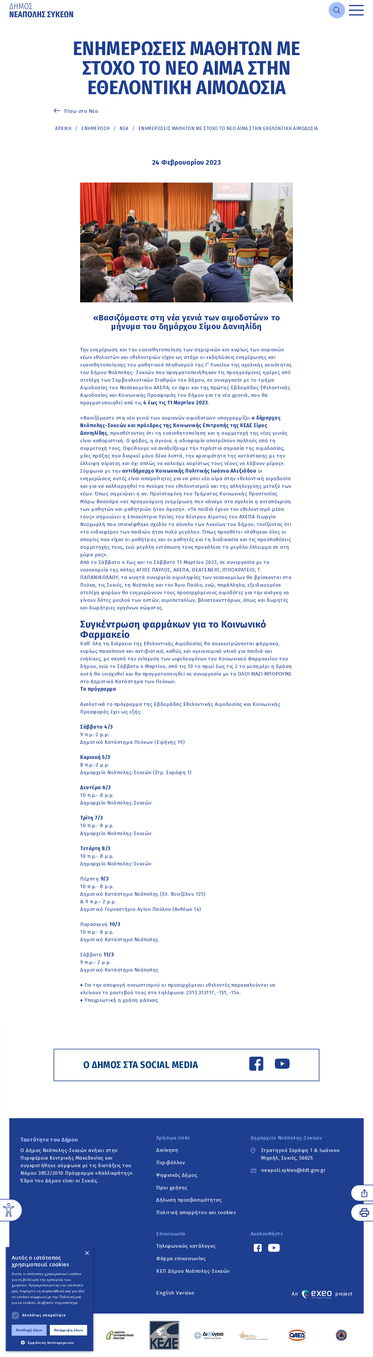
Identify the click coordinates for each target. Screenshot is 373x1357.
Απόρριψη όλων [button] (68, 1330)
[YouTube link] (282, 1065)
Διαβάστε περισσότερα (58, 1302)
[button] (49, 1342)
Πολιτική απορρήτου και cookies (196, 1212)
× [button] (87, 1253)
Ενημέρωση (95, 128)
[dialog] (49, 1299)
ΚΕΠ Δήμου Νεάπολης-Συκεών (193, 1271)
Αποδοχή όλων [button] (29, 1330)
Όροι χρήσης (171, 1188)
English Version (175, 1293)
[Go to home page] (42, 10)
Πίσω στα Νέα (81, 111)
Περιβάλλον (170, 1163)
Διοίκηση (167, 1150)
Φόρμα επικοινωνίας (180, 1259)
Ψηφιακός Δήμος (176, 1175)
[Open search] (337, 10)
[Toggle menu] (356, 10)
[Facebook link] (256, 1065)
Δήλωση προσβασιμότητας (188, 1200)
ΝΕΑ (124, 128)
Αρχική (63, 128)
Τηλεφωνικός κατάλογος (186, 1246)
